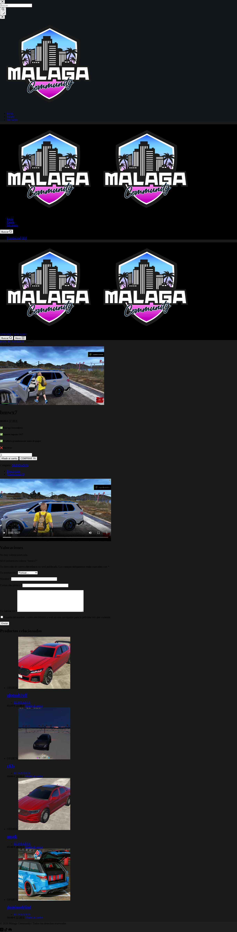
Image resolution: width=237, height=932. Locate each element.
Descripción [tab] (13, 471)
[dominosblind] (44, 899)
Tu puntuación (9, 572)
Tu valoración (8, 610)
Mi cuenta (12, 225)
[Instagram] (2, 930)
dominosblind (19, 907)
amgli (12, 836)
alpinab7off (17, 695)
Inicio (10, 218)
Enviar (4, 623)
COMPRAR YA (28, 458)
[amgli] (44, 829)
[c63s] (44, 758)
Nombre (5, 578)
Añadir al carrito (9, 458)
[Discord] (10, 930)
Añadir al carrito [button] (34, 705)
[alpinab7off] (44, 687)
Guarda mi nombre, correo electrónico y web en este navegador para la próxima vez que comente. (57, 617)
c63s (11, 766)
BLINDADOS (20, 465)
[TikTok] (6, 930)
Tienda (10, 222)
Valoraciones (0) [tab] (16, 474)
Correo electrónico (11, 585)
